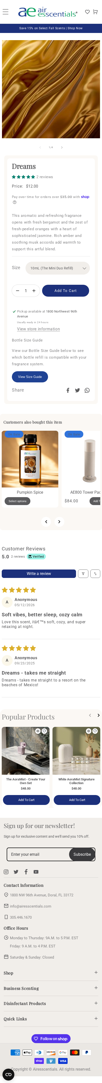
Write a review (39, 573)
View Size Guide (30, 377)
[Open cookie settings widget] (8, 1075)
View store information (38, 329)
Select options (17, 501)
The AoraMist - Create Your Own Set (25, 781)
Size (16, 267)
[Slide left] (40, 147)
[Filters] (83, 574)
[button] (95, 11)
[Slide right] (61, 147)
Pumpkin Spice (30, 492)
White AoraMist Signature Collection (76, 781)
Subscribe (82, 854)
